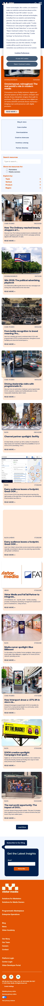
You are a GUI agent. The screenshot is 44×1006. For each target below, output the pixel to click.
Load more (22, 827)
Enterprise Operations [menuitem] (11, 914)
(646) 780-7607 (30, 981)
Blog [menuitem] (4, 923)
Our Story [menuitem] (6, 939)
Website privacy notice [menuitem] (9, 991)
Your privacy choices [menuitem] (8, 1000)
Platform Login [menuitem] (8, 958)
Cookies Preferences (22, 53)
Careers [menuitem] (5, 946)
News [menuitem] (4, 926)
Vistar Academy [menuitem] (8, 930)
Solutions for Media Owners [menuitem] (13, 902)
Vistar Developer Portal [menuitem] (11, 965)
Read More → (11, 111)
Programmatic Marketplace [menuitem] (13, 911)
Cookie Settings (9, 986)
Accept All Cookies (22, 58)
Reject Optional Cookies (22, 64)
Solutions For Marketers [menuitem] (11, 898)
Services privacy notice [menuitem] (9, 994)
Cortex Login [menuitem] (7, 962)
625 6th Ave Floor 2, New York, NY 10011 (14, 981)
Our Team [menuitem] (6, 942)
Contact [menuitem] (5, 949)
